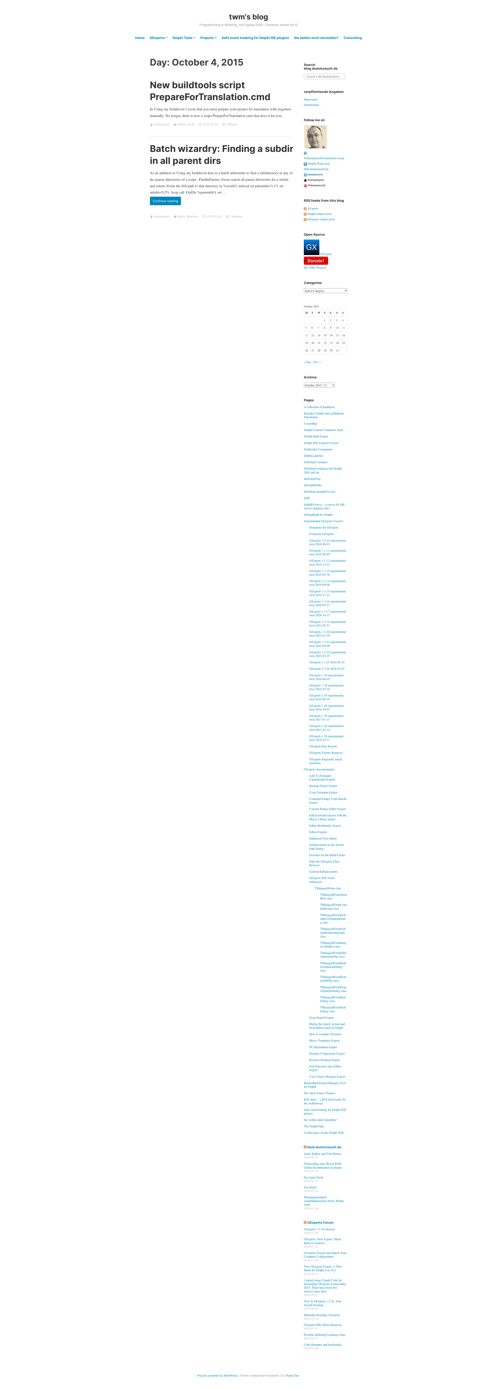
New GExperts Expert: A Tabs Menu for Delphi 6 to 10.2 (323, 1268)
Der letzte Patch (313, 1177)
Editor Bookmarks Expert (325, 825)
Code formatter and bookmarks (323, 1344)
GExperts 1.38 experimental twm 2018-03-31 (326, 738)
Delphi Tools (183, 38)
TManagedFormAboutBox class (333, 896)
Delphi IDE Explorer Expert (321, 443)
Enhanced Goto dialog (323, 838)
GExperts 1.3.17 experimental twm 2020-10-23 (327, 613)
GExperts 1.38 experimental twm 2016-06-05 (326, 677)
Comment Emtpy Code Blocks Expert (328, 800)
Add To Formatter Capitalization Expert (322, 777)
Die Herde (310, 1187)
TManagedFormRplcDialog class (333, 999)
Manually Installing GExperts (322, 1315)
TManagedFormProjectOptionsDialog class (333, 989)
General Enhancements (323, 871)
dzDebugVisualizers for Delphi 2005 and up (323, 470)
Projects (207, 38)
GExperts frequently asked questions (325, 761)
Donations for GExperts (323, 527)
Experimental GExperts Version (323, 521)
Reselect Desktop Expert (324, 1060)
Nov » (317, 362)
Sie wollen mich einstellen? (316, 38)
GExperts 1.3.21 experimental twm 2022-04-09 (327, 643)
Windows (192, 216)
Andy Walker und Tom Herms (322, 1154)
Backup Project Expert (323, 786)
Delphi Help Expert (316, 436)
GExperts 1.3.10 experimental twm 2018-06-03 (327, 542)
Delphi (182, 124)
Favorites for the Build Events (327, 855)
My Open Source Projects (319, 1093)
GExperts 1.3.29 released (319, 1229)
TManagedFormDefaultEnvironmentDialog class (333, 918)
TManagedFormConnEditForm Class (333, 906)
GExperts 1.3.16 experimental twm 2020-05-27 (327, 603)
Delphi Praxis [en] (318, 163)
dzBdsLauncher (313, 455)
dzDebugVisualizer (316, 462)
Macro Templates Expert (324, 1040)
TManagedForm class (328, 888)
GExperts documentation (319, 769)
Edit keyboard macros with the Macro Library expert (328, 817)
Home (140, 38)
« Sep (307, 362)
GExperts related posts (321, 219)
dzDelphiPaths (313, 485)
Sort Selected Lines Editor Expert (325, 1068)
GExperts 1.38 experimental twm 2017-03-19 (326, 727)
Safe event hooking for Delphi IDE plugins (255, 38)
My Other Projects (315, 267)
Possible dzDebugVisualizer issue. (325, 1335)
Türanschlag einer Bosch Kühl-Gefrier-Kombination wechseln (323, 1165)
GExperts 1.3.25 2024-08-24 (327, 662)
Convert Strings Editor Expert (327, 809)
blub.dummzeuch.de (316, 169)
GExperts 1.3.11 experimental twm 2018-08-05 (327, 552)
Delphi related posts (319, 214)
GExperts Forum (320, 1223)
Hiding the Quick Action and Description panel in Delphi (327, 1026)
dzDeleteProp (312, 479)
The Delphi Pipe (314, 1126)
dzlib (307, 498)
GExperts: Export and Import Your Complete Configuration (325, 1254)
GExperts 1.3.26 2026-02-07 (327, 668)
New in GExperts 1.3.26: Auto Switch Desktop (323, 1303)
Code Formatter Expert (323, 792)
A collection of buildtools (319, 407)
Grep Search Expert (321, 1017)
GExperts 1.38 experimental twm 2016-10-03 (326, 707)
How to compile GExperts (325, 1034)
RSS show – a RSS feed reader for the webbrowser (325, 1101)
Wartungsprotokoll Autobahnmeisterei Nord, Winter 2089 (324, 1200)
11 (343, 328)
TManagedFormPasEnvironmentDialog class (333, 966)
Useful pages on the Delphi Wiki (324, 1132)
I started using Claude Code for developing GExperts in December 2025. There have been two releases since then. (325, 1285)
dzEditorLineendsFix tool (319, 491)
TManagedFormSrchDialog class (333, 1009)
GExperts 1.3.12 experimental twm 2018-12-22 (327, 562)
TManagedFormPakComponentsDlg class (333, 954)
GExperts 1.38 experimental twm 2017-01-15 (326, 717)
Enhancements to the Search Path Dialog (326, 846)
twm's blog (248, 16)
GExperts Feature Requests (326, 752)
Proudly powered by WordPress (217, 1375)
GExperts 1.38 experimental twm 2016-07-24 (326, 687)
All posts (312, 208)
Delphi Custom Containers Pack (323, 430)
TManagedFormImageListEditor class (333, 944)
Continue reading (167, 202)
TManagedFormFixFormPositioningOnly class (333, 932)
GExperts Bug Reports (323, 746)
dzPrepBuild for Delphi (318, 514)
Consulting (353, 38)
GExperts (157, 38)
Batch (181, 216)
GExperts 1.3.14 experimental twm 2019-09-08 (327, 583)
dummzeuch (161, 124)
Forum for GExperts (321, 534)
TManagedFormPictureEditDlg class (333, 978)
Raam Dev (292, 1375)
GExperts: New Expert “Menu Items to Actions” (322, 1241)
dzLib (190, 124)
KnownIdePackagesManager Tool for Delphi (325, 1085)
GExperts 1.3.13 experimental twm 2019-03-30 (327, 572)
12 (306, 335)
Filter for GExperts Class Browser (324, 863)
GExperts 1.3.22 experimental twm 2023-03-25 (327, 654)
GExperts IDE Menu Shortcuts (323, 1325)
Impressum (310, 99)
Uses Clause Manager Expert (327, 1076)
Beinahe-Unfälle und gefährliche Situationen (324, 415)
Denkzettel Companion (318, 449)
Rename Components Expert (327, 1053)
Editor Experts (318, 832)
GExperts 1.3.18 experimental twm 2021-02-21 (327, 623)
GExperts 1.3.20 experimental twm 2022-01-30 (327, 633)
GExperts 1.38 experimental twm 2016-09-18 (326, 697)
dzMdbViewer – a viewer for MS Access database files (324, 506)
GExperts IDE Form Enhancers (321, 880)
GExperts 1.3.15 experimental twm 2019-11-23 (327, 593)
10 (337, 328)
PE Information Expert (323, 1047)
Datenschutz (311, 105)
